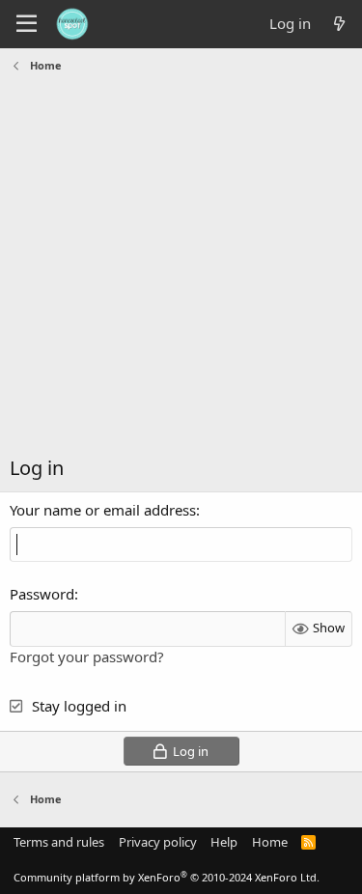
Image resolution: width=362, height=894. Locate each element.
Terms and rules (59, 842)
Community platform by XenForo (167, 877)
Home (270, 842)
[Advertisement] (181, 269)
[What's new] (339, 24)
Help (223, 842)
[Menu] (26, 24)
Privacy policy (158, 842)
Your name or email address (103, 509)
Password (42, 593)
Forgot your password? (87, 656)
